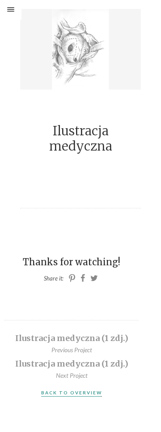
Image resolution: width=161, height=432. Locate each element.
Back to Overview (71, 392)
